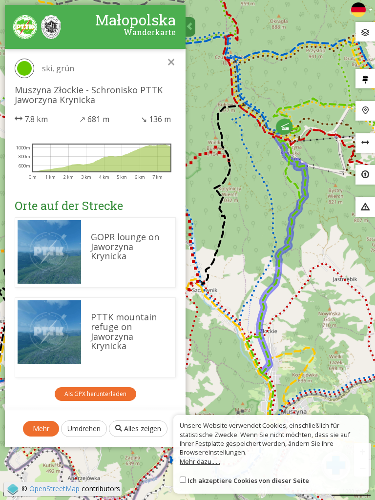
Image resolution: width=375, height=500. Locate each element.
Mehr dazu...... (200, 461)
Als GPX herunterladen (95, 394)
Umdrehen (84, 428)
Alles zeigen (141, 428)
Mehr (41, 428)
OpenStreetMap (54, 488)
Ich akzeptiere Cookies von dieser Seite (248, 480)
